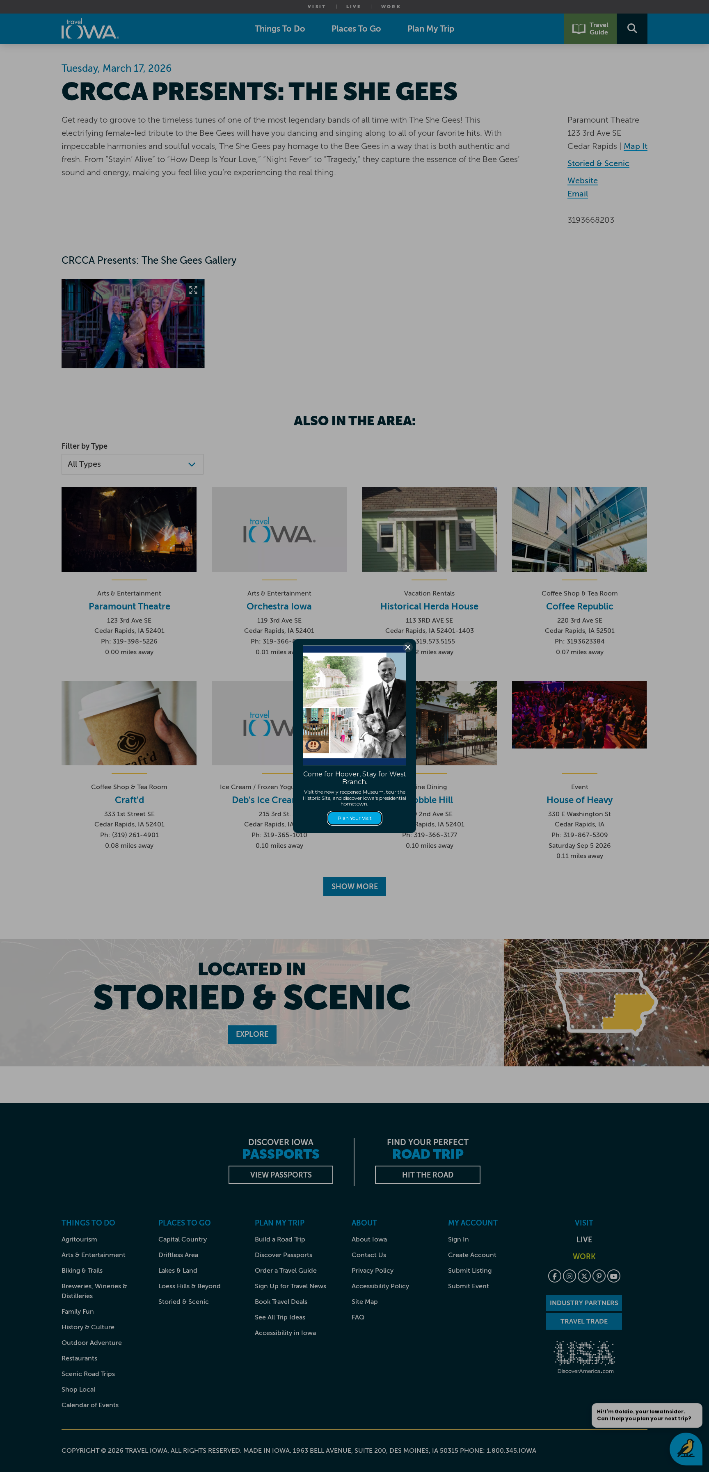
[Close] (408, 647)
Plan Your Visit (355, 818)
